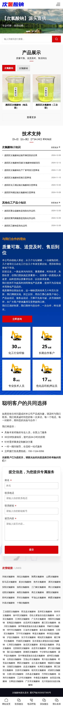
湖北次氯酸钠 (23, 576)
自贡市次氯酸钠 (39, 648)
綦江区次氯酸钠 (49, 622)
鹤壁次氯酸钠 (54, 597)
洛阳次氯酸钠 (23, 586)
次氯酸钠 (8, 68)
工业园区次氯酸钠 (11, 611)
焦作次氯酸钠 (40, 581)
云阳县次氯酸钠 (14, 659)
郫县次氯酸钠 (39, 633)
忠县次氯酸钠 (29, 666)
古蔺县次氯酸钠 (16, 681)
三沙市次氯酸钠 (24, 677)
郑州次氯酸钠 (8, 597)
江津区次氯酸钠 (22, 618)
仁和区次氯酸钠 (14, 644)
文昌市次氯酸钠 (22, 670)
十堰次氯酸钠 (23, 602)
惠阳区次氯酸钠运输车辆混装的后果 (20, 155)
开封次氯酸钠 (23, 597)
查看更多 (31, 117)
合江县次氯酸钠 (39, 662)
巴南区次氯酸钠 (23, 640)
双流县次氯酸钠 (28, 611)
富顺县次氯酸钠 (14, 622)
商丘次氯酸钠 (38, 592)
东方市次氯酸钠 (28, 637)
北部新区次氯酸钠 (21, 648)
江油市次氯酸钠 (30, 629)
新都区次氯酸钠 (30, 651)
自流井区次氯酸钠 (31, 622)
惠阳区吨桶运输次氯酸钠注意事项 (19, 192)
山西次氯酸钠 (52, 576)
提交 (31, 549)
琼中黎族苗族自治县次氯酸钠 (31, 655)
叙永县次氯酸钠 (47, 629)
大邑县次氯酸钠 (32, 673)
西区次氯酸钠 (23, 662)
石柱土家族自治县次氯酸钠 (41, 615)
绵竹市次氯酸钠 (14, 629)
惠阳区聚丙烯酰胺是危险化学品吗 (19, 218)
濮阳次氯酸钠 (52, 592)
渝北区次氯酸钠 (30, 644)
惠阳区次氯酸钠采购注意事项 (17, 177)
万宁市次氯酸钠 (23, 633)
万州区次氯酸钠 (49, 673)
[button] (28, 31)
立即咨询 (17, 319)
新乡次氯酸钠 (25, 581)
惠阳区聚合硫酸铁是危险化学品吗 (19, 210)
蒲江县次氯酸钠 (14, 651)
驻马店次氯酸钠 (9, 581)
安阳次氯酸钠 (8, 586)
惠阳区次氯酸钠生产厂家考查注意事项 (21, 170)
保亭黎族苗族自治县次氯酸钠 (31, 626)
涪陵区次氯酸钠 (14, 666)
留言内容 (9, 518)
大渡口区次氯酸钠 (15, 673)
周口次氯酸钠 (54, 586)
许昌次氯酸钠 (8, 602)
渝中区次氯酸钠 (20, 615)
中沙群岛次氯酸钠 (48, 651)
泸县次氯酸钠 (13, 637)
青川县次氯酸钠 (49, 659)
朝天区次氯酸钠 (39, 670)
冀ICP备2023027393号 (40, 692)
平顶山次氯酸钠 (39, 597)
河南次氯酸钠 (8, 576)
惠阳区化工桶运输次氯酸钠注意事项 (20, 184)
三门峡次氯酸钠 (39, 586)
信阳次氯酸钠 (8, 592)
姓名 (7, 480)
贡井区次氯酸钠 (45, 611)
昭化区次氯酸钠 (45, 637)
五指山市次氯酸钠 (31, 659)
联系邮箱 (9, 505)
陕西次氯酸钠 (38, 576)
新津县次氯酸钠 (47, 644)
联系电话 (9, 492)
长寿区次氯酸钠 (45, 666)
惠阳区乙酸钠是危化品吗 (15, 225)
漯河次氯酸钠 (54, 581)
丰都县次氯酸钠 (41, 677)
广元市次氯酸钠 (39, 618)
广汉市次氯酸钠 (32, 681)
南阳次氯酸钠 (23, 592)
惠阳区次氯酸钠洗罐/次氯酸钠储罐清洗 (22, 162)
